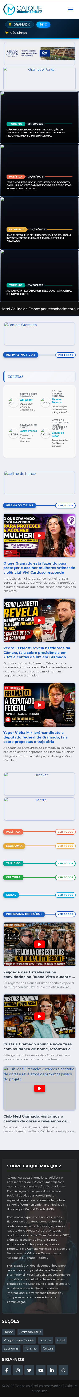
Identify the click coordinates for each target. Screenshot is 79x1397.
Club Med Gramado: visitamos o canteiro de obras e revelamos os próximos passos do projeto (35, 1121)
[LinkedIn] (52, 1370)
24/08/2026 (35, 123)
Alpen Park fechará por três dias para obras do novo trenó (39, 292)
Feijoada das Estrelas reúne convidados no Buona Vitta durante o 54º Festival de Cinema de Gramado (38, 977)
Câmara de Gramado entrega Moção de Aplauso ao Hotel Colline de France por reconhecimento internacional (36, 132)
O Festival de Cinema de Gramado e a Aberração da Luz (29, 406)
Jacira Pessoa (28, 431)
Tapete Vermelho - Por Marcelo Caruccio (61, 442)
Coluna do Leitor (58, 434)
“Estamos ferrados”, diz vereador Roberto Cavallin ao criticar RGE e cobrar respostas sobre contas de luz (39, 185)
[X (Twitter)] (29, 1370)
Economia (16, 229)
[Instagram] (18, 1370)
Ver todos (65, 505)
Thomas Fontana (57, 401)
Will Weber (26, 399)
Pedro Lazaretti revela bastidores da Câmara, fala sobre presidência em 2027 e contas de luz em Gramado (36, 652)
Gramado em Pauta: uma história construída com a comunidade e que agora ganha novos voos (29, 438)
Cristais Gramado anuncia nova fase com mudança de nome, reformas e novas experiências (37, 1049)
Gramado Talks (30, 1332)
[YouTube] (41, 1370)
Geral (61, 1340)
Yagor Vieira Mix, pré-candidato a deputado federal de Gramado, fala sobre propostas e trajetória (35, 737)
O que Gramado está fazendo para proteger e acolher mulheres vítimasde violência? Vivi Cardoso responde (39, 568)
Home (8, 1332)
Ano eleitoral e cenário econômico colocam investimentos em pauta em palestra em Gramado (39, 238)
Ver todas (65, 355)
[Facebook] (6, 1370)
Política (15, 176)
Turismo (15, 123)
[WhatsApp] (63, 1370)
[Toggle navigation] (71, 9)
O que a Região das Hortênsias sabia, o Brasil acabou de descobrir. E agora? (59, 409)
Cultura (48, 1348)
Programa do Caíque (19, 1340)
